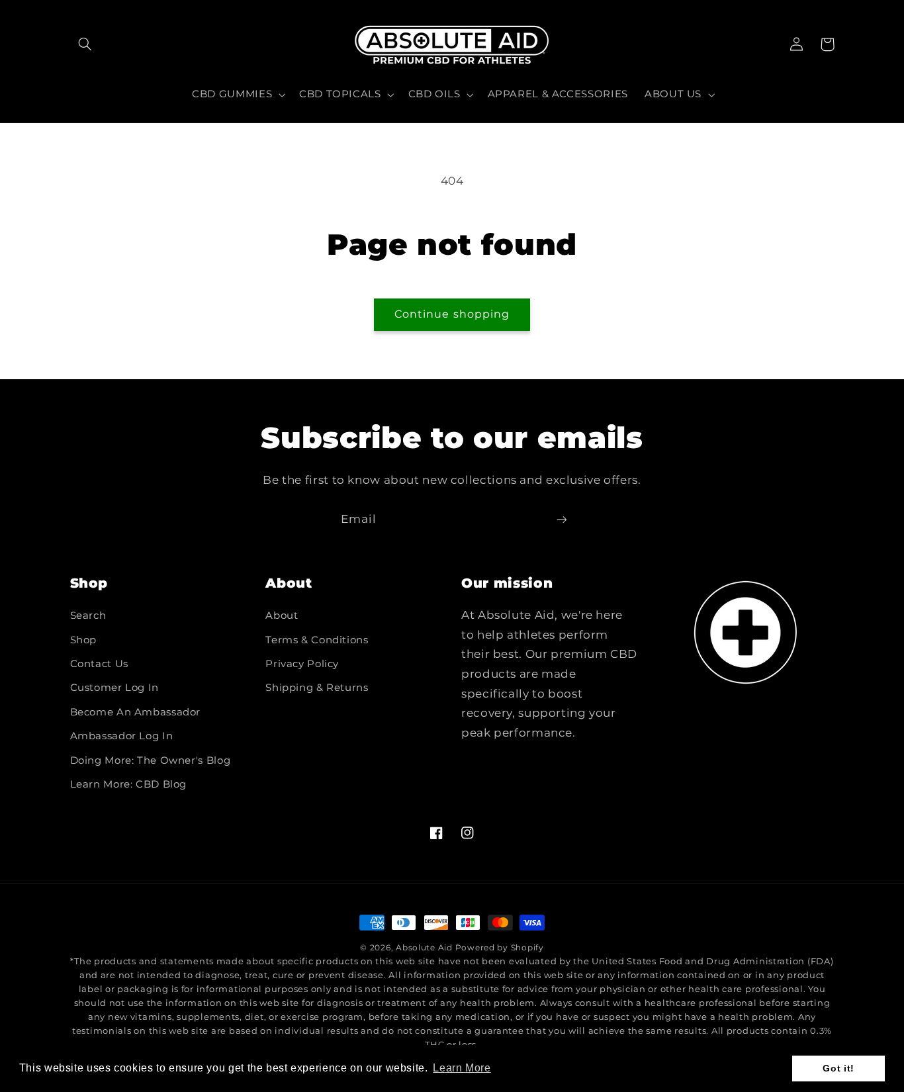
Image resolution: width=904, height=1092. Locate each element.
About (281, 615)
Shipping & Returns (316, 688)
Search (88, 615)
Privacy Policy (302, 664)
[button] (85, 44)
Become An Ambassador (135, 712)
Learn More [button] (461, 1067)
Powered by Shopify (499, 947)
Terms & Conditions (316, 640)
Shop (83, 640)
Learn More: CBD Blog (128, 784)
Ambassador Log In (121, 736)
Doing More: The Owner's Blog (150, 760)
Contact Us (99, 664)
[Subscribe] (562, 519)
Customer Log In (114, 688)
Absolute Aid (424, 947)
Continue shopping (452, 314)
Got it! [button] (838, 1068)
